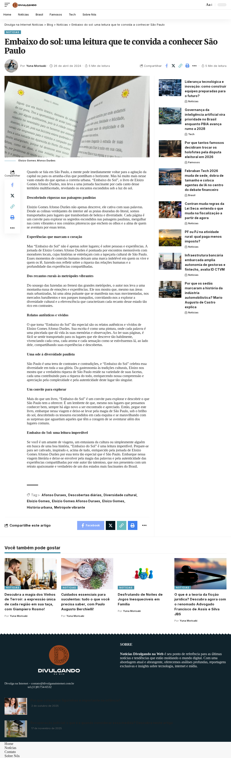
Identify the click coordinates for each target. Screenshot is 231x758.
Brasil (191, 195)
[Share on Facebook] (166, 65)
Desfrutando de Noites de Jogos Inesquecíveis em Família (140, 599)
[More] (194, 65)
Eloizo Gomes (113, 501)
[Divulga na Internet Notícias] (24, 4)
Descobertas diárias (85, 495)
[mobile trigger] (8, 4)
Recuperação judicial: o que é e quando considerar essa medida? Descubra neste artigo (101, 723)
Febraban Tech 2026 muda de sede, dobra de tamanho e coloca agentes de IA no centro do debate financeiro (204, 180)
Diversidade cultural (120, 495)
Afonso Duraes (54, 495)
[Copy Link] (180, 65)
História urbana (39, 507)
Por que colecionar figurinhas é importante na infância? (75, 700)
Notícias (12, 32)
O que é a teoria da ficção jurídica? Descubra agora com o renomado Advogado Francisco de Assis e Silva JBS (200, 604)
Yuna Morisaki (36, 66)
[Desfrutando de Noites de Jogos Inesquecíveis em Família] (144, 573)
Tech (191, 134)
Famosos (194, 162)
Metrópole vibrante (69, 507)
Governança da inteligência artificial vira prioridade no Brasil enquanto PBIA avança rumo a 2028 (205, 119)
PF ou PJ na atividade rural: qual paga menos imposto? (203, 236)
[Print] (187, 65)
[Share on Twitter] (173, 65)
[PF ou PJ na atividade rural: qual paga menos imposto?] (170, 237)
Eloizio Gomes (38, 501)
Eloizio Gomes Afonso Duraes (76, 501)
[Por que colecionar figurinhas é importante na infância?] (16, 706)
